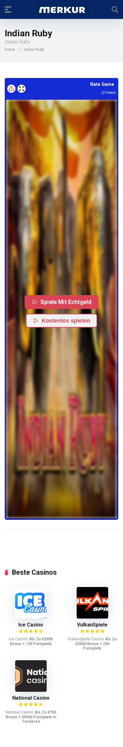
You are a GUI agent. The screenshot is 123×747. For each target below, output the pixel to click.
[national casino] (31, 690)
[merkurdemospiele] (61, 9)
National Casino (31, 698)
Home (10, 49)
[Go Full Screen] (21, 89)
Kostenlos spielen (66, 320)
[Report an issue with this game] (11, 89)
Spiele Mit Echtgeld (66, 302)
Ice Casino (30, 625)
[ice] (31, 617)
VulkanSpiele (92, 625)
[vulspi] (92, 617)
